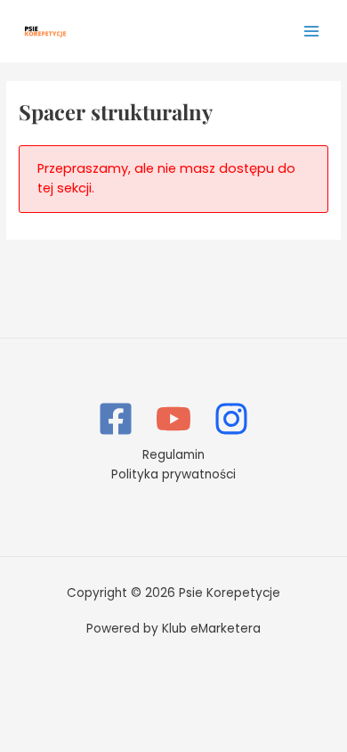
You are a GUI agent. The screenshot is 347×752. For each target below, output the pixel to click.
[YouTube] (173, 419)
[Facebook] (115, 419)
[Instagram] (231, 419)
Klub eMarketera (211, 628)
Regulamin (173, 454)
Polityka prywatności (173, 474)
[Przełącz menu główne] (312, 30)
